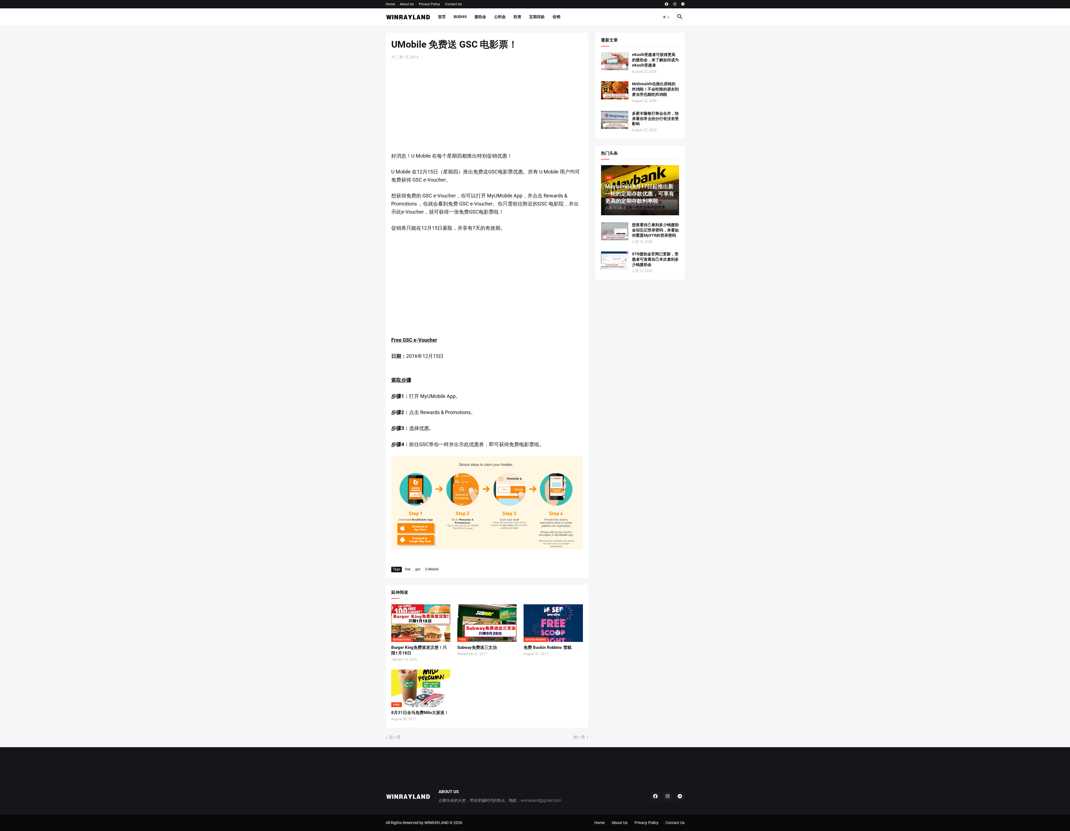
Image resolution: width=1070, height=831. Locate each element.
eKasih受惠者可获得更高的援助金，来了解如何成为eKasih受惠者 (655, 59)
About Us (407, 4)
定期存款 (537, 16)
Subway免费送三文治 (477, 647)
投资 (517, 16)
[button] (666, 17)
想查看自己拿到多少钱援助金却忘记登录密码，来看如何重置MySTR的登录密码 (655, 230)
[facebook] (666, 4)
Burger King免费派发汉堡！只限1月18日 (419, 650)
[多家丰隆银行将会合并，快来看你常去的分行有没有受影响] (614, 120)
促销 (556, 16)
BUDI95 (460, 16)
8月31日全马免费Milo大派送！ (420, 712)
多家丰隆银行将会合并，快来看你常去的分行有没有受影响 (655, 118)
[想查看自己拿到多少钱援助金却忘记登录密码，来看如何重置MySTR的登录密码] (614, 231)
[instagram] (674, 4)
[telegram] (683, 4)
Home (390, 4)
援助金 (480, 16)
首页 (442, 16)
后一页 (395, 737)
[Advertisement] (487, 106)
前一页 (579, 737)
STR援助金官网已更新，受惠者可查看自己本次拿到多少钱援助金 (655, 259)
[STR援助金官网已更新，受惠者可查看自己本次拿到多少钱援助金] (614, 260)
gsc (417, 569)
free (407, 569)
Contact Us (453, 4)
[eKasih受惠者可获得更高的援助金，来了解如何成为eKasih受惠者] (614, 61)
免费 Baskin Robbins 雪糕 (548, 647)
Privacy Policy (429, 4)
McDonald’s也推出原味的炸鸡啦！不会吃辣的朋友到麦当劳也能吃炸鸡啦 (655, 89)
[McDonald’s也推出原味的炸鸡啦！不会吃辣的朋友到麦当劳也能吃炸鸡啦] (614, 90)
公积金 (500, 16)
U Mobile (431, 569)
